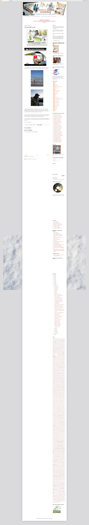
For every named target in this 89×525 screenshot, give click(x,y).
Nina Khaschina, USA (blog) (57, 133)
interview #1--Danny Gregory (58, 399)
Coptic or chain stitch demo (57, 233)
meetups (59, 430)
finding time (54, 380)
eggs (55, 373)
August (55, 290)
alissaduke (56, 106)
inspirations (60, 392)
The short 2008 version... (57, 296)
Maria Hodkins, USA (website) (57, 131)
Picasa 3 (53, 454)
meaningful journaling (58, 429)
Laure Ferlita (56, 93)
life (56, 424)
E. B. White (60, 371)
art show (60, 342)
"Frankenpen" (54, 338)
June (55, 293)
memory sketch (63, 430)
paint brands (60, 446)
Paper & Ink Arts (56, 238)
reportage (64, 461)
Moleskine (56, 435)
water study (54, 491)
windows (63, 499)
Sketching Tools (61, 473)
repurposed (55, 462)
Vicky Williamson (62, 488)
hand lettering (63, 387)
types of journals (62, 486)
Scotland (57, 466)
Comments (55, 160)
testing (53, 479)
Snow (63, 474)
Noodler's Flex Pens (58, 442)
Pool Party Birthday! (56, 314)
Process (54, 459)
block (53, 349)
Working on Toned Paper (57, 325)
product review (58, 459)
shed (62, 467)
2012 (54, 283)
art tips (54, 343)
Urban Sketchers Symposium (56, 487)
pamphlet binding (55, 449)
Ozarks (55, 445)
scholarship (54, 466)
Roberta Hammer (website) (57, 137)
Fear (55, 379)
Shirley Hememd (57, 468)
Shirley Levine (62, 468)
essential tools (57, 374)
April (55, 329)
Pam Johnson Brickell (60, 448)
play (61, 455)
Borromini (59, 351)
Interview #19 (58, 403)
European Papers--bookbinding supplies (58, 241)
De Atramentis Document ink (61, 365)
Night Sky (58, 440)
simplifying (54, 469)
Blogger (51, 518)
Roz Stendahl (56, 101)
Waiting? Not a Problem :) (57, 323)
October (55, 288)
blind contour (62, 348)
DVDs (54, 371)
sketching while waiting (55, 474)
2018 (54, 276)
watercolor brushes (61, 492)
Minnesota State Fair (56, 433)
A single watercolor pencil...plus (58, 300)
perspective (58, 453)
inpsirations (54, 392)
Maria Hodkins (59, 427)
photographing (62, 453)
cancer (58, 353)
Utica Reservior (63, 487)
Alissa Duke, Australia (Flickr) (57, 114)
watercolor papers (55, 494)
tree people (57, 485)
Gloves (53, 385)
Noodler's (54, 442)
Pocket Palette (60, 456)
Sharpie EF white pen (58, 467)
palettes (54, 448)
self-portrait (62, 466)
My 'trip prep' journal (56, 303)
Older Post (48, 155)
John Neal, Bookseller (56, 242)
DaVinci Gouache (55, 365)
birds (56, 348)
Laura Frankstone (55, 422)
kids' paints (61, 420)
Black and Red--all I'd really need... (58, 305)
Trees (60, 485)
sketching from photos (57, 320)
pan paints (59, 449)
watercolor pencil (61, 494)
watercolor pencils (55, 495)
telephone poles (62, 478)
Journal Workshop (55, 415)
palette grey (60, 447)
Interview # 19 (57, 397)
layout (53, 423)
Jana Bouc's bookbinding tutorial (57, 237)
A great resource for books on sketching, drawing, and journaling (58, 255)
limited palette (62, 424)
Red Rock (61, 461)
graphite (60, 386)
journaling (58, 415)
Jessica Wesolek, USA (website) (57, 126)
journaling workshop (55, 417)
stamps (56, 475)
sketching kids (56, 472)
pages (57, 446)
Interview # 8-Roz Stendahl (56, 398)
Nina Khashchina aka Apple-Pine (59, 98)
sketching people (55, 473)
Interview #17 (54, 402)
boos (56, 351)
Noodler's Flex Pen (56, 318)
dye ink (57, 371)
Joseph (55, 89)
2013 (54, 282)
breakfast (64, 351)
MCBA (57, 428)
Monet (59, 435)
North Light (63, 442)
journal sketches (57, 414)
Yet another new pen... (57, 326)
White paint (54, 498)
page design (58, 445)
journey (63, 417)
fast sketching (54, 378)
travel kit (56, 484)
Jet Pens (63, 410)
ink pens (63, 391)
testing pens (56, 479)
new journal (54, 440)
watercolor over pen (60, 493)
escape (53, 374)
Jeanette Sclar (62, 409)
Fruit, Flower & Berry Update (58, 297)
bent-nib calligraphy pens (60, 347)
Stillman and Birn (56, 232)
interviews (56, 408)
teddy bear (58, 478)
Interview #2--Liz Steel (60, 404)
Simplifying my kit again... (57, 294)
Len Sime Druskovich (61, 423)
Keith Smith (54, 420)
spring (53, 475)
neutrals (53, 439)
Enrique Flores (59, 373)
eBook (56, 372)
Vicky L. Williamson (57, 105)
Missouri (57, 434)
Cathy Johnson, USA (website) (57, 115)
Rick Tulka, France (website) (57, 136)
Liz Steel (56, 94)
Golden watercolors (61, 385)
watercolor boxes (56, 492)
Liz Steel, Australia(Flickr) (57, 130)
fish (63, 380)
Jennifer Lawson (54, 410)
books (58, 350)
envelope (63, 373)
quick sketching (55, 460)
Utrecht (54, 488)
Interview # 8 (62, 397)
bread (61, 351)
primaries (56, 458)
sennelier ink (54, 467)
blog (55, 349)
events (63, 374)
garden (53, 384)
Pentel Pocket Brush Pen (61, 452)
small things (60, 474)
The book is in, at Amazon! (57, 313)
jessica (55, 109)
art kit (57, 342)
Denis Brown (63, 366)
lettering (54, 424)
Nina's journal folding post (57, 243)
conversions (57, 362)
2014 (54, 281)
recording (58, 461)
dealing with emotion (56, 366)
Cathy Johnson (61, 354)
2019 (54, 275)
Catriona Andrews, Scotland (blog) (58, 116)
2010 (54, 334)
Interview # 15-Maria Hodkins (56, 395)
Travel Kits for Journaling (57, 324)
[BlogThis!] (38, 124)
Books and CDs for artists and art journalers (59, 179)
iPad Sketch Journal (61, 408)
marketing (54, 428)
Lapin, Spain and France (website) (58, 127)
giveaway (62, 384)
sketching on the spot (61, 472)
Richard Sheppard (62, 462)
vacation (57, 488)
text (59, 480)
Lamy (56, 421)
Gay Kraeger (56, 384)
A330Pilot (45, 518)
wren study (62, 501)
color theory (59, 359)
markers (63, 427)
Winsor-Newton (54, 500)
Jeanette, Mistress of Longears (58, 86)
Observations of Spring (56, 443)
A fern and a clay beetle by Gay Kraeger (59, 309)
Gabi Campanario (62, 383)
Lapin (63, 421)
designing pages (61, 367)
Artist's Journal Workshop (58, 344)
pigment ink (60, 454)
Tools (62, 483)
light (58, 424)
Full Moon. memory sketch (56, 383)
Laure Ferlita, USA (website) (57, 129)
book (59, 349)
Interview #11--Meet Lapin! (57, 319)
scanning (63, 465)
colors (54, 360)
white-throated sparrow (59, 498)
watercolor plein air (61, 495)
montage (62, 435)
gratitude (63, 386)
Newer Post (26, 155)
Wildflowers (56, 499)
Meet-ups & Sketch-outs (36, 16)
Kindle (64, 420)
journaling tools (62, 416)
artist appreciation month (58, 343)
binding (53, 348)
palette (56, 447)
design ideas (55, 367)
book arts (62, 349)
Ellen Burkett (56, 85)
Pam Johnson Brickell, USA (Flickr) (58, 134)
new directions (62, 439)
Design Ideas (54, 16)
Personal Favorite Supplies (46, 16)
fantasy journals (62, 377)
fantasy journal (57, 377)
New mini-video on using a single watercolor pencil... (58, 301)
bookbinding (54, 350)
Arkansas (59, 341)
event (60, 374)
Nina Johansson (56, 97)
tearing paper (55, 478)
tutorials (54, 486)
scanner (60, 465)
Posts (54, 159)
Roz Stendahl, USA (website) (57, 138)
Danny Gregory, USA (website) (57, 117)
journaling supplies (58, 416)
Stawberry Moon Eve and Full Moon (58, 312)
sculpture (60, 466)
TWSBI (56, 486)
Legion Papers (55, 240)
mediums (56, 430)
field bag (63, 379)
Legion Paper (56, 423)
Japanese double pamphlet (57, 409)
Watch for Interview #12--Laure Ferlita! (59, 304)
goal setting (56, 385)
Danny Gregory (58, 364)
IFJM (63, 389)
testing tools (60, 479)
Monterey (54, 436)
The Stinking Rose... (40, 111)
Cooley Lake (60, 362)
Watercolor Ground (55, 493)
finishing (58, 380)
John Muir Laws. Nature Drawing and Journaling (58, 411)
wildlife (60, 499)
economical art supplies (61, 372)
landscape (59, 421)
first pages (61, 380)
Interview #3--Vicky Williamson (57, 405)
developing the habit (55, 368)
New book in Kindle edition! (57, 317)
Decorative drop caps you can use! (58, 228)
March (55, 330)
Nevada (56, 439)
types (58, 486)
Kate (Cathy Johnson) (57, 90)
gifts (59, 384)
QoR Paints (62, 459)
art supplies (63, 342)
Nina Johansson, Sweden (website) (58, 132)
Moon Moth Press (58, 436)
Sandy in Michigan (57, 102)
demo (60, 366)
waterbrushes (58, 491)
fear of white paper (59, 379)
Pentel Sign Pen (54, 453)
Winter (57, 500)
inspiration (57, 392)
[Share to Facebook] (40, 124)
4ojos (55, 82)
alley (53, 341)
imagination (59, 390)
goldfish (53, 386)
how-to (61, 389)
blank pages (59, 348)
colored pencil (63, 359)
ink (62, 390)
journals (60, 417)
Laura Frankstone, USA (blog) (57, 128)
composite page (54, 361)
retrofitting (58, 462)
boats (57, 349)
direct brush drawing (61, 368)
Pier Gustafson (56, 454)
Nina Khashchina (60, 441)
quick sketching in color (61, 460)
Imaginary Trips (55, 390)
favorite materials (59, 378)
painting (64, 446)
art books (62, 341)
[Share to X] (39, 124)
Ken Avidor (57, 420)
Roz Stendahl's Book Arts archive (58, 245)
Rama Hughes (54, 461)
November (55, 287)
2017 (54, 277)
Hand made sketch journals (57, 239)
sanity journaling (56, 465)
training (53, 484)
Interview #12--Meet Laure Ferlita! (58, 295)
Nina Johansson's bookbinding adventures (59, 244)
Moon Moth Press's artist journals (58, 234)
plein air (57, 456)
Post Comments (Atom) (31, 156)
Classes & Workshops (27, 16)
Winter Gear (60, 500)
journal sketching (61, 414)
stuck (55, 477)
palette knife (63, 447)
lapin (55, 110)
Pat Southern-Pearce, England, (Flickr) (58, 135)
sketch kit (61, 469)
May (55, 328)
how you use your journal (56, 389)
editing (53, 373)
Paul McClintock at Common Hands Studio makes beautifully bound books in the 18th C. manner (59, 250)
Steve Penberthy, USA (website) (57, 140)
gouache (57, 386)
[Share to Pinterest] (41, 124)
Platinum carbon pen (57, 455)
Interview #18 (58, 402)
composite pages (59, 361)
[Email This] (37, 124)
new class (59, 439)
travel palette (60, 484)
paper (61, 449)
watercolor (63, 491)
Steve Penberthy (59, 475)
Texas (57, 480)
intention (64, 392)
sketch (58, 469)
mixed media (60, 434)
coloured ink (57, 360)
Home (37, 155)
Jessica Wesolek (59, 410)
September (55, 289)
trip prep (63, 485)
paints (54, 447)
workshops (58, 501)
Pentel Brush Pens (55, 452)
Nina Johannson (62, 440)
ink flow (59, 391)
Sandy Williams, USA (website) (57, 139)
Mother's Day (62, 436)
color (56, 359)
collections (54, 359)
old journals (61, 443)
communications (62, 360)
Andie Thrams (56, 341)
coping (63, 362)
